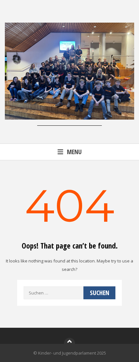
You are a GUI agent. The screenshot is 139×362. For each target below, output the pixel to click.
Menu (74, 151)
